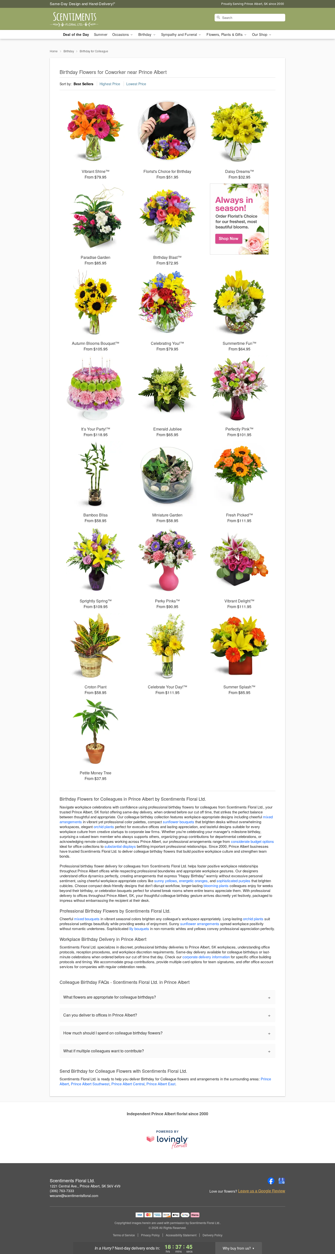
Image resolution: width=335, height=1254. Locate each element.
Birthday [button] (145, 34)
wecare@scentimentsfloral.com (74, 1195)
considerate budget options (252, 841)
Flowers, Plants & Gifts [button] (224, 34)
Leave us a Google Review (261, 1191)
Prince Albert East (160, 1083)
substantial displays (120, 846)
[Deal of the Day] (239, 219)
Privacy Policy (150, 1235)
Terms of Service (124, 1235)
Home (54, 51)
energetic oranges (193, 880)
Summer (100, 34)
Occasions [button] (121, 34)
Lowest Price (136, 83)
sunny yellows (165, 880)
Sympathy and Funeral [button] (179, 34)
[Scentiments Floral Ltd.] (85, 19)
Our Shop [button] (260, 34)
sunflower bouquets (178, 821)
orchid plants (104, 826)
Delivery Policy (212, 1235)
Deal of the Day (76, 34)
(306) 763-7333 (62, 1190)
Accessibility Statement (181, 1235)
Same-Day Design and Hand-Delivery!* (83, 3)
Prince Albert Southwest (90, 1083)
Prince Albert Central (127, 1083)
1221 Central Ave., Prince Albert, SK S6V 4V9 (85, 1186)
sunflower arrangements (199, 923)
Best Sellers (83, 83)
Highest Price (110, 83)
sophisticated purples (233, 880)
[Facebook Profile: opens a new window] (271, 1180)
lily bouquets (139, 928)
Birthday (69, 51)
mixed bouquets (87, 918)
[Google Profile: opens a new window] (281, 1180)
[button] (322, 1233)
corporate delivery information (206, 956)
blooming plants (216, 885)
